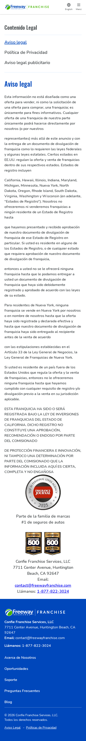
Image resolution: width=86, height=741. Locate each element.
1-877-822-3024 (53, 591)
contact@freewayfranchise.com (43, 585)
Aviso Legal (12, 727)
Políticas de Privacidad (41, 727)
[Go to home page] (27, 7)
